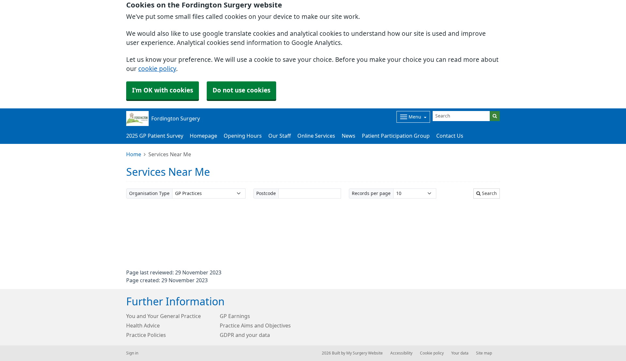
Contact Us (449, 135)
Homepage (203, 135)
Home (133, 154)
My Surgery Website (364, 353)
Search (489, 193)
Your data (460, 353)
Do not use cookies (241, 90)
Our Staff (279, 135)
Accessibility (401, 353)
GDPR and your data (245, 335)
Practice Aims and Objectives (255, 325)
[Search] (495, 116)
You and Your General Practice (163, 316)
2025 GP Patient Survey (154, 135)
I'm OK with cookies (162, 90)
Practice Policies (146, 335)
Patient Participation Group (396, 135)
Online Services (316, 135)
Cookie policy (432, 353)
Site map (484, 353)
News (348, 135)
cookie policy (157, 69)
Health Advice (143, 325)
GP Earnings (235, 316)
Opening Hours (243, 135)
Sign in (132, 353)
